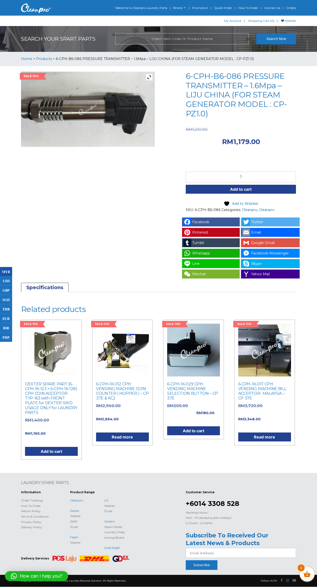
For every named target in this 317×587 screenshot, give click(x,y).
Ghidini (109, 521)
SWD (74, 521)
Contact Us (272, 8)
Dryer (74, 527)
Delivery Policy (31, 527)
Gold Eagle (112, 548)
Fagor (74, 537)
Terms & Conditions (35, 516)
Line (196, 263)
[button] (36, 576)
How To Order (248, 8)
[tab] (45, 287)
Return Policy (31, 511)
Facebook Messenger (270, 253)
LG (106, 500)
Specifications (44, 287)
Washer (75, 516)
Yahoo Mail (260, 274)
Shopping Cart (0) (261, 21)
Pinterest (200, 232)
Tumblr (198, 243)
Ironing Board (114, 537)
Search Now (276, 39)
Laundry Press (114, 532)
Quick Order (223, 8)
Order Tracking (32, 500)
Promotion (200, 8)
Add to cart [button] (51, 451)
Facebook (200, 222)
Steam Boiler (113, 527)
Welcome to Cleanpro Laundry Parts (141, 8)
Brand (178, 8)
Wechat (199, 274)
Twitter (257, 222)
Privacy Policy (31, 522)
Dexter (74, 511)
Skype (256, 263)
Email (256, 232)
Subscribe (201, 565)
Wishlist (290, 21)
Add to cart (241, 189)
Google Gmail (263, 243)
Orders (291, 8)
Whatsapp (201, 253)
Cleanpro (249, 210)
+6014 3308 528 (212, 503)
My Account (232, 21)
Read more (122, 436)
